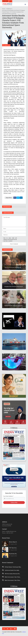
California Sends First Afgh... (12, 570)
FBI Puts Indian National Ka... (12, 573)
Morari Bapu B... (13, 542)
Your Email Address (8, 496)
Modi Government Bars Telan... (13, 577)
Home (3, 8)
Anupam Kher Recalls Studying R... (13, 286)
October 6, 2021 (7, 45)
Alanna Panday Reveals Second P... (13, 305)
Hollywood (9, 8)
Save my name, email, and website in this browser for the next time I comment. (10, 239)
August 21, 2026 (13, 544)
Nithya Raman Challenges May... (13, 567)
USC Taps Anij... (13, 547)
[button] (14, 321)
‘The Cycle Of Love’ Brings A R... (12, 267)
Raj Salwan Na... (13, 553)
